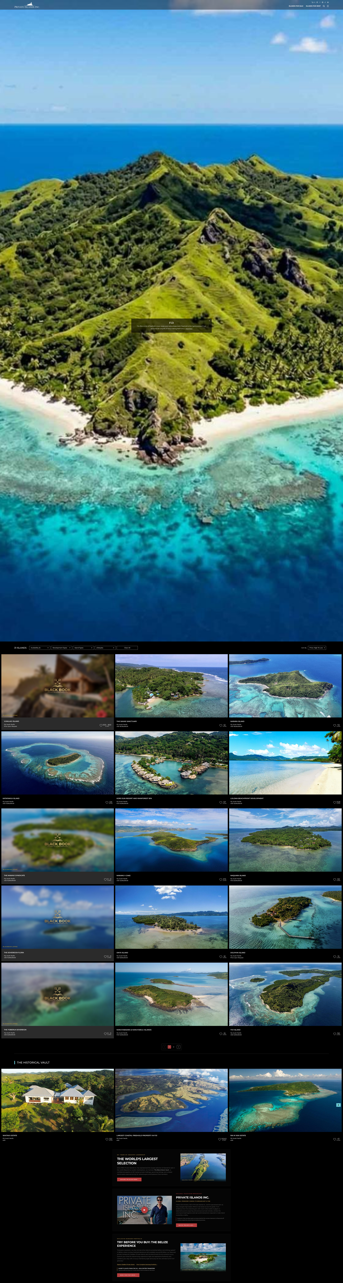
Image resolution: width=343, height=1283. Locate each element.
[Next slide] (338, 1105)
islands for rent (313, 6)
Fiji (5, 724)
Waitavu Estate (10, 1136)
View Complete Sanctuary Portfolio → (146, 1264)
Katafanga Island (11, 798)
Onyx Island (122, 953)
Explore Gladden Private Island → (126, 1264)
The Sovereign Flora (14, 953)
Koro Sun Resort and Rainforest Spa (134, 798)
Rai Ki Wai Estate (238, 1136)
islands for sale (296, 6)
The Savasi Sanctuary (127, 721)
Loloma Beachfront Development (247, 798)
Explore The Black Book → (129, 1179)
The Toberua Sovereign (15, 1030)
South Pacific (11, 724)
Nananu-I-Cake (124, 876)
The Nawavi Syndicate (14, 875)
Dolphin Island (237, 953)
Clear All (127, 648)
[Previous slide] (4, 1105)
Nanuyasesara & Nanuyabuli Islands (134, 1030)
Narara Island (237, 721)
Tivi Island (235, 1030)
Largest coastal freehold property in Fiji (137, 1136)
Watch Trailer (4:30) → (186, 1225)
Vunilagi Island (11, 721)
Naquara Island (238, 876)
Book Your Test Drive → (128, 1275)
